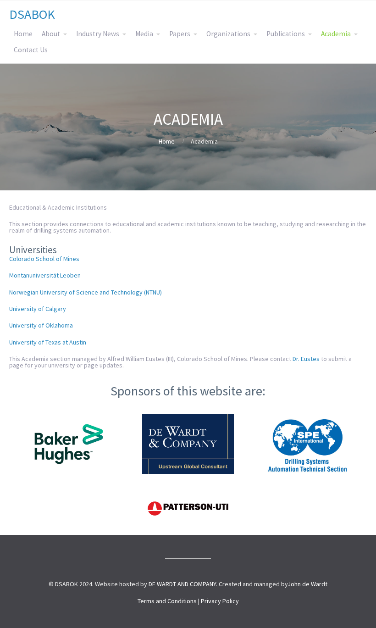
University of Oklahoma (41, 325)
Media (144, 33)
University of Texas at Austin (47, 342)
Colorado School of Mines (44, 259)
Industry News (97, 33)
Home (23, 33)
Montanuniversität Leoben (45, 275)
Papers (179, 33)
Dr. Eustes (306, 359)
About (51, 33)
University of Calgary (37, 309)
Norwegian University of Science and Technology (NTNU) (85, 292)
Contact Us (31, 49)
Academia (336, 33)
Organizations (228, 33)
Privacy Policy (220, 601)
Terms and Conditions (167, 601)
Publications (285, 33)
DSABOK (32, 14)
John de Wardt (307, 584)
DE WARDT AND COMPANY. (183, 584)
